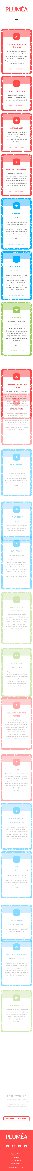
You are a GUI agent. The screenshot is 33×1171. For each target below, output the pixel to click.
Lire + (16, 238)
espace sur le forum (16, 69)
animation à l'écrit (16, 351)
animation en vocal (16, 244)
